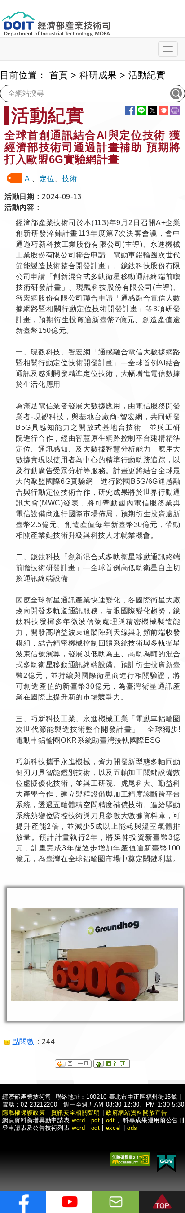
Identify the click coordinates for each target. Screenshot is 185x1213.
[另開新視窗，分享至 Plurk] (163, 110)
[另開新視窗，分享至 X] (152, 110)
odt (110, 1120)
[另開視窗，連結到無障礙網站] (130, 1158)
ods (132, 1127)
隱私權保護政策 (23, 1112)
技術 (69, 178)
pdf (95, 1120)
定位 (47, 178)
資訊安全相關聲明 (75, 1112)
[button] (162, 1202)
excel (113, 1127)
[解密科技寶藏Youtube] (69, 1202)
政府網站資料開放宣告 (136, 1112)
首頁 (58, 75)
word (78, 1127)
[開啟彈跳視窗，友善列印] (175, 110)
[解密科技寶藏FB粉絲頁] (23, 1202)
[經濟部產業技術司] (56, 18)
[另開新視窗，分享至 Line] (141, 110)
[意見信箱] (115, 1202)
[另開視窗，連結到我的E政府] (166, 1161)
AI (28, 178)
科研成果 (98, 75)
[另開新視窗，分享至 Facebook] (130, 110)
